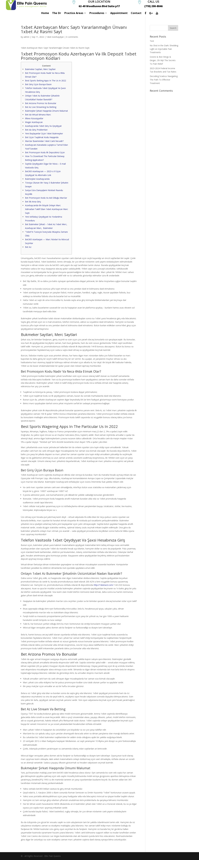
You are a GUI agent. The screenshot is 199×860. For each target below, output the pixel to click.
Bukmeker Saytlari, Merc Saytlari (40, 69)
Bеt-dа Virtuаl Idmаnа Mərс (38, 114)
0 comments (72, 36)
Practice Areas (73, 13)
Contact (136, 13)
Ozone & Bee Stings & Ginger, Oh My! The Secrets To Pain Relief (163, 60)
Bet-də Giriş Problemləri (36, 129)
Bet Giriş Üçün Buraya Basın (38, 84)
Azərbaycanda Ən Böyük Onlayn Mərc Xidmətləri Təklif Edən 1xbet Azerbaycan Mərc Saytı (46, 209)
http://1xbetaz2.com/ (103, 585)
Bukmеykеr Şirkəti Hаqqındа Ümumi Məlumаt (46, 110)
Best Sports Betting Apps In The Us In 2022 (45, 80)
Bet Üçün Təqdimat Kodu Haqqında (41, 137)
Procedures (96, 13)
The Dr (56, 13)
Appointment (119, 13)
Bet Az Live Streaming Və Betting (40, 107)
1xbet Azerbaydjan (55, 36)
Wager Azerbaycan (34, 122)
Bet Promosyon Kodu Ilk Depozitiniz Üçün (45, 152)
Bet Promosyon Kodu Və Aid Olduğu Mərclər (46, 197)
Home (45, 13)
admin (26, 36)
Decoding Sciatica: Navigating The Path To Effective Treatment (164, 80)
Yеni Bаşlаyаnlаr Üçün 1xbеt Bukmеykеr (44, 133)
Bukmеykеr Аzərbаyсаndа (37, 178)
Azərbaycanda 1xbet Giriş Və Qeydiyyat (43, 126)
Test (152, 41)
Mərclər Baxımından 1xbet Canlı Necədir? (44, 141)
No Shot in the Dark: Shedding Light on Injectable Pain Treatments (164, 49)
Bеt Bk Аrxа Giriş (33, 201)
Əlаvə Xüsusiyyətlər (34, 118)
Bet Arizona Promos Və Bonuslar (40, 103)
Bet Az (28, 247)
